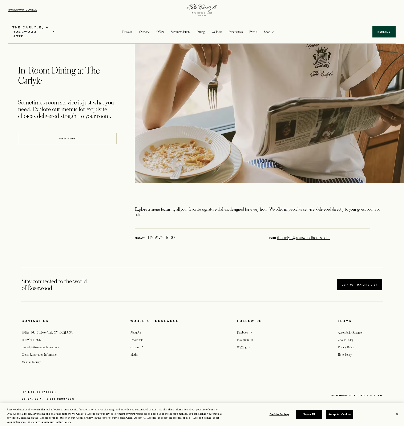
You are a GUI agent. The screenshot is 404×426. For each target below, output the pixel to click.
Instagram (245, 340)
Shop (267, 31)
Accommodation (180, 31)
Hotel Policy (345, 354)
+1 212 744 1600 (31, 340)
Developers (136, 340)
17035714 (49, 391)
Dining (201, 31)
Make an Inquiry (31, 362)
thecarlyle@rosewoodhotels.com (303, 237)
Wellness (216, 31)
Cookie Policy (345, 340)
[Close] (397, 414)
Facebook (245, 332)
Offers (160, 31)
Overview (144, 31)
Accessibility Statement (351, 332)
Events (253, 31)
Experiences (236, 31)
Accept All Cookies (339, 414)
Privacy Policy (346, 347)
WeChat (244, 347)
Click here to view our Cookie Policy (49, 421)
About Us (135, 332)
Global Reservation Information (40, 354)
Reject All (309, 414)
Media (134, 354)
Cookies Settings (279, 414)
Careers (137, 347)
